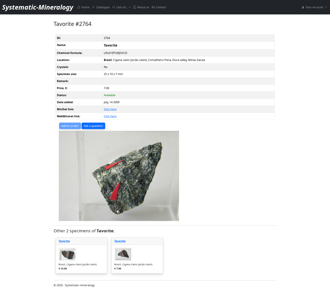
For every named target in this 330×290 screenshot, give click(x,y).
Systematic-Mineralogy (37, 7)
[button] (314, 7)
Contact (161, 7)
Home (85, 7)
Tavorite (64, 241)
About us (143, 7)
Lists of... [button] (122, 7)
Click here (110, 109)
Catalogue (102, 7)
